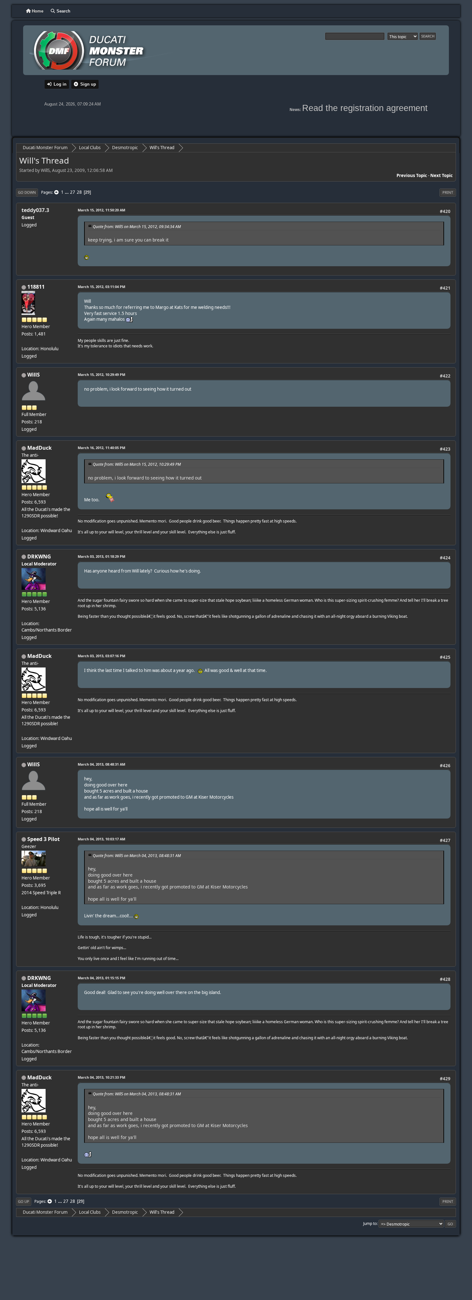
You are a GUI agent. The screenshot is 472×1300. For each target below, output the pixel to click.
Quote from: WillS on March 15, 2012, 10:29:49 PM (137, 464)
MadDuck (39, 447)
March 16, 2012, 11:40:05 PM (101, 447)
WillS (33, 374)
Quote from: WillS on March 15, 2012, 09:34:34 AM (137, 226)
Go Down (27, 192)
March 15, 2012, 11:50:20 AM (101, 210)
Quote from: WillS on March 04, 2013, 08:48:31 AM (137, 855)
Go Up (23, 1201)
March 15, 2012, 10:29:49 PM (101, 374)
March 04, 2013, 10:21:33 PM (101, 1077)
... (67, 192)
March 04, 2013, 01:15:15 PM (101, 977)
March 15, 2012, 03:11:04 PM (101, 286)
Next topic (441, 175)
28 (79, 192)
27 (72, 192)
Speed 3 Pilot (43, 839)
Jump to (370, 1223)
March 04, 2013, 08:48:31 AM (101, 764)
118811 (36, 286)
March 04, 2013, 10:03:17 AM (101, 839)
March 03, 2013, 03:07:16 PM (101, 655)
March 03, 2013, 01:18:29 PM (101, 556)
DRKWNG (39, 556)
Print (447, 192)
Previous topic (412, 175)
